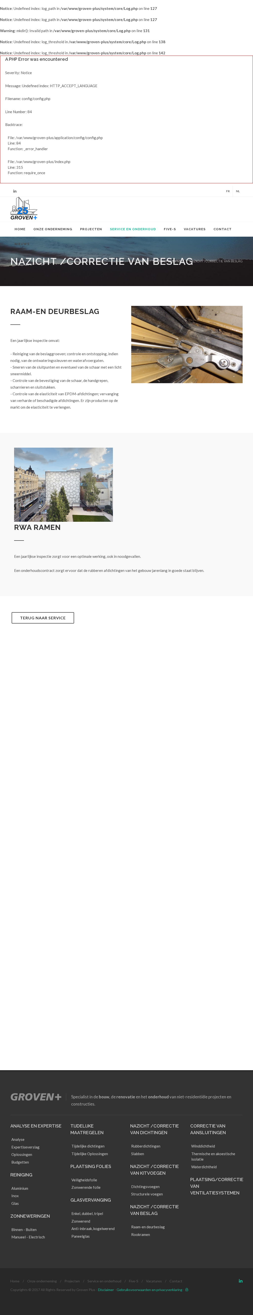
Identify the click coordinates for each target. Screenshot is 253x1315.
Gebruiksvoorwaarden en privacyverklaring (149, 1290)
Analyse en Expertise (36, 1125)
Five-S (133, 1281)
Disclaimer (106, 1290)
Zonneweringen (30, 1216)
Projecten (72, 1281)
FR (228, 191)
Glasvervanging (90, 1200)
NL (238, 191)
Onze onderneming (42, 1281)
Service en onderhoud (168, 261)
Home (143, 261)
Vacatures (154, 1281)
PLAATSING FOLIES (90, 1166)
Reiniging (21, 1174)
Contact (175, 1281)
